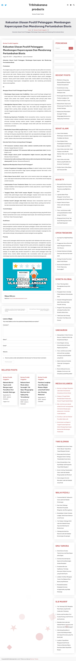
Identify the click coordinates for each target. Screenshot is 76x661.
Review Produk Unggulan (10, 43)
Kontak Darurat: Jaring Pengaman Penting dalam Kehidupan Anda (63, 90)
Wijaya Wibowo (18, 56)
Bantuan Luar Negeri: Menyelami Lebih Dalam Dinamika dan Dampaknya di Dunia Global (65, 391)
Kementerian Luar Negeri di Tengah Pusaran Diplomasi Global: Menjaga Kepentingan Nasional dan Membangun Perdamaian (64, 427)
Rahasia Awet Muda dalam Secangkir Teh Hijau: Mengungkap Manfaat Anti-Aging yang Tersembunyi (26, 390)
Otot (8, 401)
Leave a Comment (28, 56)
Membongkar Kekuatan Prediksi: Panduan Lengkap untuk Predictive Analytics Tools (65, 98)
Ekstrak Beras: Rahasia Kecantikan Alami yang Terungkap (39, 309)
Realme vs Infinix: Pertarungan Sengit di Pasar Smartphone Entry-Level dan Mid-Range (15, 310)
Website (5, 351)
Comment (6, 325)
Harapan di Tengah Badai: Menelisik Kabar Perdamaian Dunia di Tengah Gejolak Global (65, 399)
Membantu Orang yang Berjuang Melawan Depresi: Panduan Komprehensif (63, 82)
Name (5, 339)
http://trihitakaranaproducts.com (18, 298)
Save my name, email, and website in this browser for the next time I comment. (25, 358)
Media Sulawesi (64, 383)
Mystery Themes (34, 659)
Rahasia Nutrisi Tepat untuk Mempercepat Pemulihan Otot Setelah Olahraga (9, 387)
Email (5, 345)
